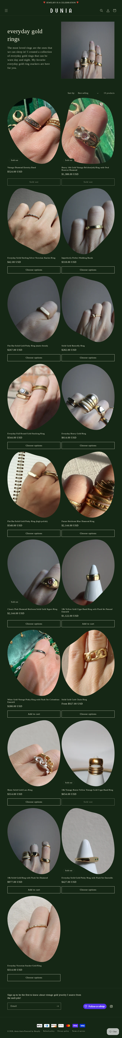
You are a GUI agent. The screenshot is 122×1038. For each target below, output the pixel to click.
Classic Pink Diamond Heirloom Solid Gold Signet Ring (32, 609)
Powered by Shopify (32, 1031)
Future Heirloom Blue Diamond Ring (78, 521)
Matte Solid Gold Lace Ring (20, 790)
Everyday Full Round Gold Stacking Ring (26, 433)
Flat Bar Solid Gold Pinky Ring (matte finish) (27, 346)
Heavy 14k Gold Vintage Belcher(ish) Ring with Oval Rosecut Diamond (85, 168)
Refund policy (48, 1031)
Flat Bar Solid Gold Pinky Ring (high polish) (27, 521)
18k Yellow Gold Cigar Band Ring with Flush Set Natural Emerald (87, 610)
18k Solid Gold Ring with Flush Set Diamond (27, 878)
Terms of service (78, 1031)
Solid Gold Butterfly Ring (73, 346)
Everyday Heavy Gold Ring (74, 433)
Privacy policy (63, 1031)
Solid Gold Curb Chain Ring (74, 699)
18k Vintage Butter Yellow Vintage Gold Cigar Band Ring (87, 790)
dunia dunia (19, 1031)
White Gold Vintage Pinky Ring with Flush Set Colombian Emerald (33, 700)
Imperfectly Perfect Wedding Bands (77, 258)
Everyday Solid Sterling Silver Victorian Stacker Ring (31, 258)
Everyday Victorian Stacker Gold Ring (24, 966)
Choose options (34, 270)
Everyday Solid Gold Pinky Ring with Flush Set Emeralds (87, 878)
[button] (6, 10)
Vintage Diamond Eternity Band (21, 167)
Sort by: (71, 93)
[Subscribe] (57, 1006)
